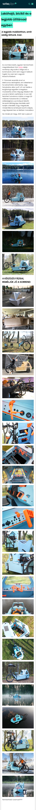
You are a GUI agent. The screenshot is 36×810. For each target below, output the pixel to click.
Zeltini (21, 67)
